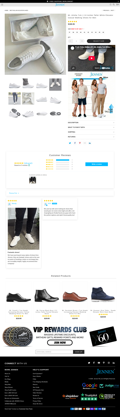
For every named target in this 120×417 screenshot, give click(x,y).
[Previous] (8, 45)
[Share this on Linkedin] (90, 143)
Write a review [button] (97, 164)
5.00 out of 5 (28, 163)
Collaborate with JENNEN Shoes (14, 401)
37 (69, 32)
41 (84, 32)
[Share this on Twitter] (70, 143)
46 (103, 32)
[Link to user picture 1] (23, 229)
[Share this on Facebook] (75, 143)
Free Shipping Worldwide (40, 382)
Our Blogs (8, 379)
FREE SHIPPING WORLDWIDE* (60, 1)
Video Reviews (37, 393)
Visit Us (7, 376)
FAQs (34, 379)
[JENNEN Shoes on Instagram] (109, 363)
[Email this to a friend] (85, 143)
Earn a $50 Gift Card (11, 393)
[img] (12, 200)
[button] (72, 21)
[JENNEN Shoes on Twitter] (89, 363)
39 (77, 32)
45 (99, 32)
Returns (35, 384)
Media (6, 382)
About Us (7, 373)
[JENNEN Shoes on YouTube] (99, 363)
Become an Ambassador (12, 398)
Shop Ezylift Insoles (10, 390)
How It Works (37, 376)
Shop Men (8, 384)
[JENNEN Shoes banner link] (60, 336)
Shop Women (9, 387)
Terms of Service (38, 398)
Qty (69, 37)
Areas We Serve (37, 403)
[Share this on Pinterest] (80, 143)
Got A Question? (37, 373)
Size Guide (36, 387)
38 (73, 32)
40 (80, 32)
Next (112, 10)
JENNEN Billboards (10, 403)
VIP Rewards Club (38, 390)
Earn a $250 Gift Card (11, 395)
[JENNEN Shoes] (60, 5)
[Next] (62, 45)
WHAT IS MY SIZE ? (77, 29)
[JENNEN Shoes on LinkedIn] (114, 363)
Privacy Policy (37, 401)
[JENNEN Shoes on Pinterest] (104, 363)
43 (92, 32)
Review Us (36, 395)
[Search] (113, 4)
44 (95, 32)
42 (88, 32)
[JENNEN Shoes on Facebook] (94, 363)
